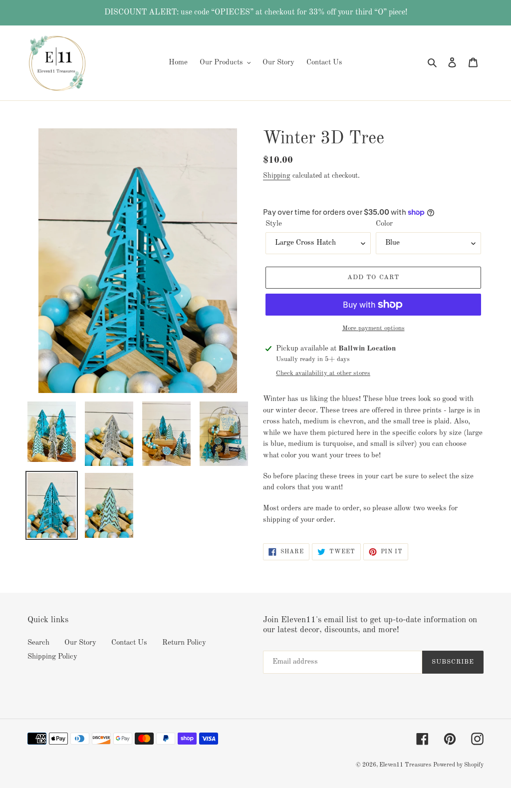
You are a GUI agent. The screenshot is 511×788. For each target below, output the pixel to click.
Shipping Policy (52, 657)
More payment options (373, 328)
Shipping (276, 175)
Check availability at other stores (323, 373)
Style (273, 224)
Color (384, 224)
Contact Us (129, 643)
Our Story (80, 643)
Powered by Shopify (458, 765)
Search (38, 643)
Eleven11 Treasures (405, 765)
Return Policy (184, 643)
